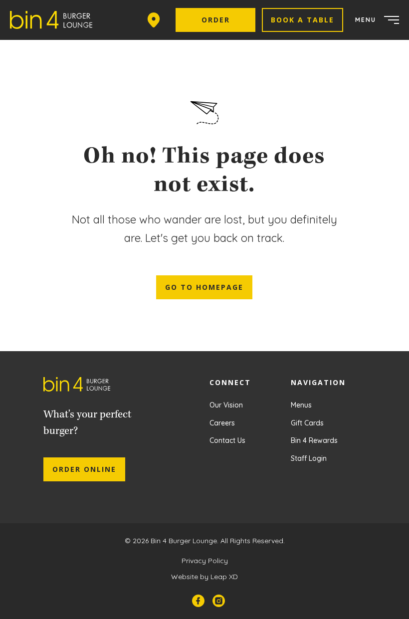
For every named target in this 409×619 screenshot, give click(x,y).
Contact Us (227, 440)
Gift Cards (307, 422)
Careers (222, 422)
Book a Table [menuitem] (302, 19)
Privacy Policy (205, 560)
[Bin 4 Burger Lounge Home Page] (84, 387)
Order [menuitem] (216, 19)
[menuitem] (55, 20)
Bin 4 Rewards (314, 440)
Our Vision (226, 405)
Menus (301, 405)
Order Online (84, 469)
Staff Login (309, 458)
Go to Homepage (204, 287)
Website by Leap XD (204, 576)
